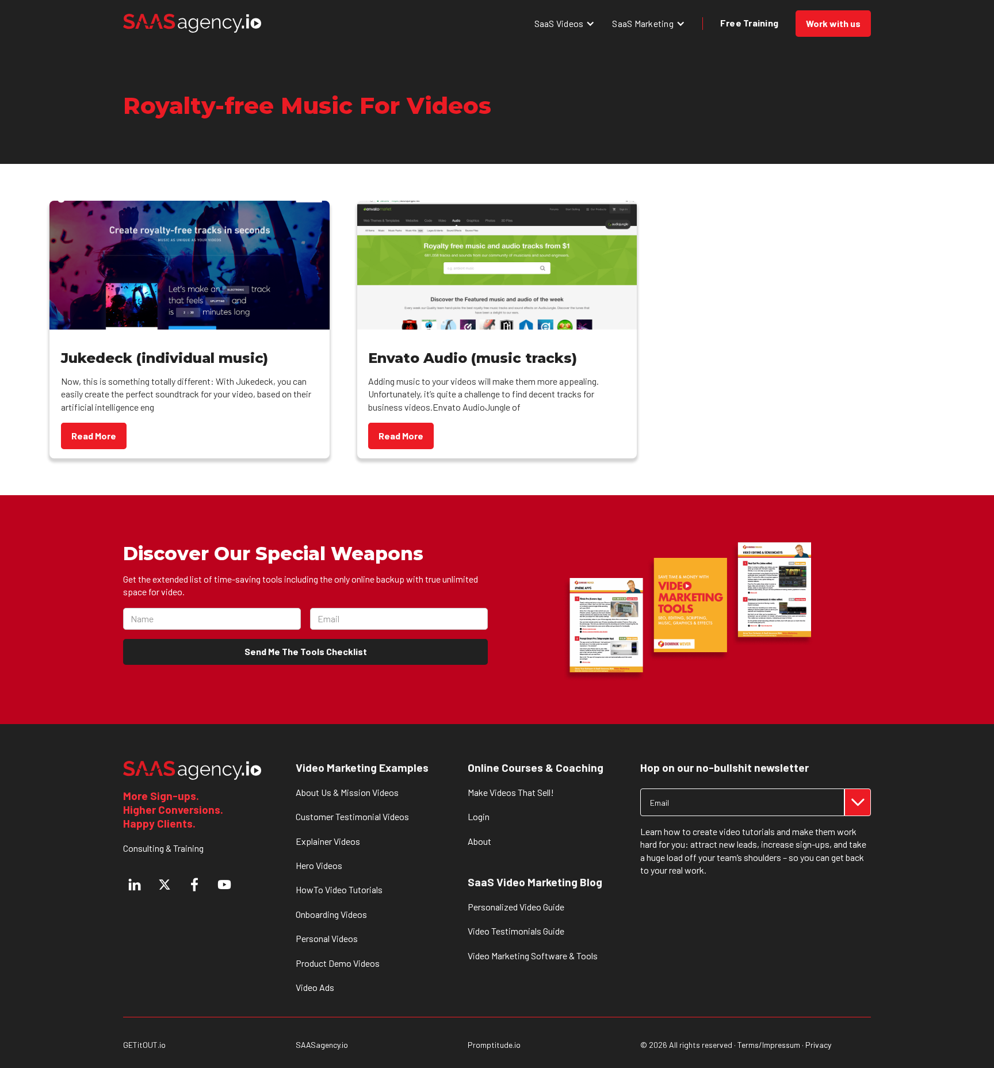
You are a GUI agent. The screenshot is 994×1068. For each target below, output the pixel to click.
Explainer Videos (328, 841)
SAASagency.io (322, 1045)
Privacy (818, 1045)
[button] (565, 23)
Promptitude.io (494, 1045)
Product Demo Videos (338, 963)
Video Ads (315, 987)
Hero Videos (319, 865)
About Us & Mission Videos (347, 792)
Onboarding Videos (331, 914)
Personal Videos (327, 938)
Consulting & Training (163, 848)
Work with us (833, 23)
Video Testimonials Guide (516, 930)
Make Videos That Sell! (511, 792)
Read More (93, 435)
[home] (192, 23)
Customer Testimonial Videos (352, 816)
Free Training (749, 22)
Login (479, 816)
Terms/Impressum (768, 1045)
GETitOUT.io (144, 1045)
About (479, 841)
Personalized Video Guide (516, 906)
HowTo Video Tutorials (339, 889)
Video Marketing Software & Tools (533, 955)
